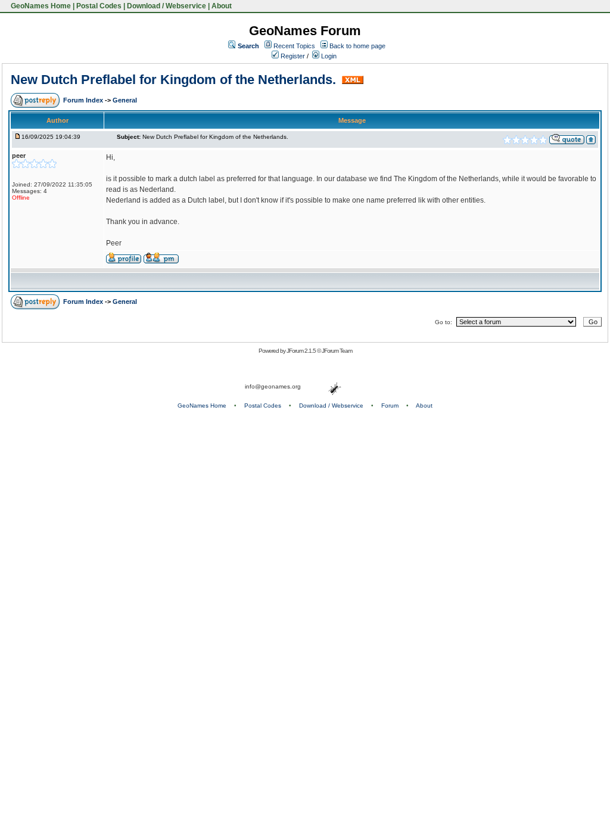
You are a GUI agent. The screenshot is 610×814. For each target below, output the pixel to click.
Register (292, 56)
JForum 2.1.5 (302, 350)
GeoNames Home (40, 6)
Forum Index (84, 100)
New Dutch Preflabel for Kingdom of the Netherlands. (175, 79)
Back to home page (357, 45)
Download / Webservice (166, 6)
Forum (390, 405)
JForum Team (337, 350)
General (125, 100)
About (221, 6)
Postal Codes (99, 6)
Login (328, 56)
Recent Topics (294, 45)
